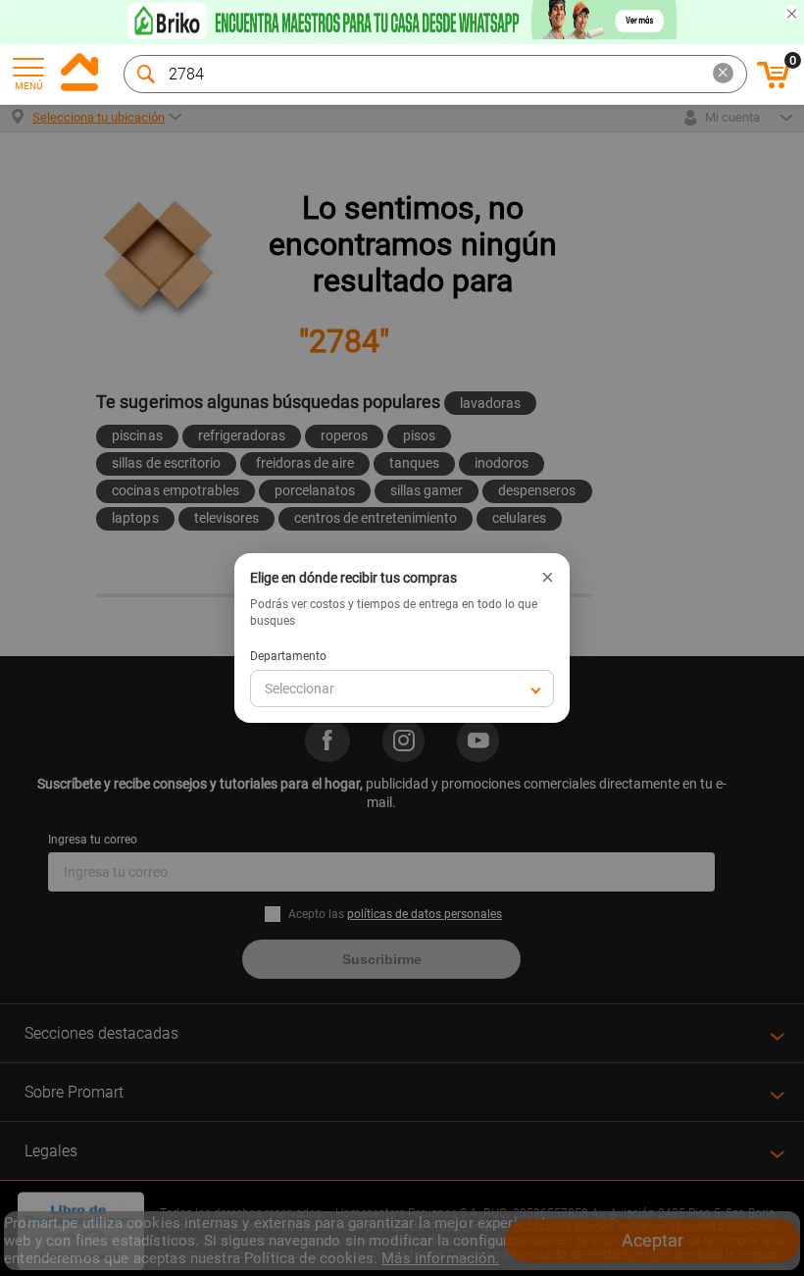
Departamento (288, 656)
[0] (773, 85)
